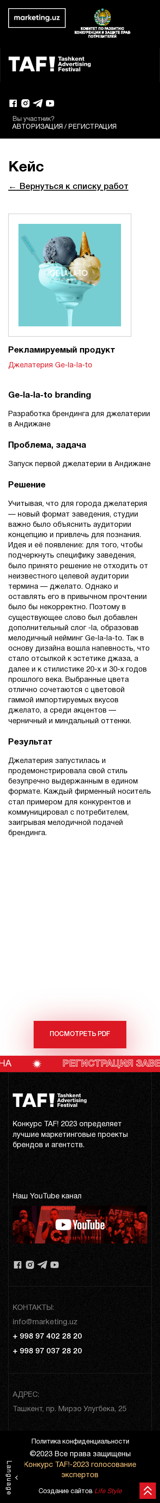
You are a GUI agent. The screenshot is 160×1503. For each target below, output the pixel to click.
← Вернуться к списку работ (68, 187)
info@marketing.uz (45, 1322)
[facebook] (13, 103)
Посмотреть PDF (80, 1034)
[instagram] (25, 103)
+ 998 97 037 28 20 (47, 1351)
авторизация (37, 127)
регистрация (92, 127)
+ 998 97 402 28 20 (47, 1336)
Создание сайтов (80, 1491)
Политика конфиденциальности (80, 1442)
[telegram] (38, 103)
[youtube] (50, 103)
